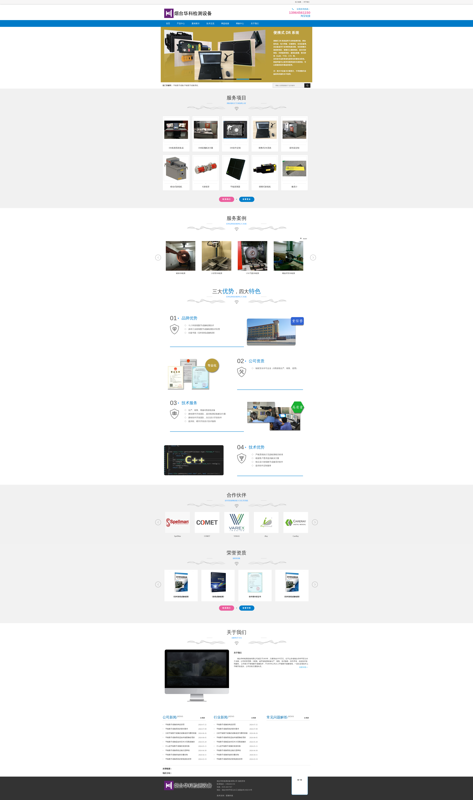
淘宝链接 (305, 16)
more (305, 239)
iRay (222, 536)
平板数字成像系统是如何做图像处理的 (180, 737)
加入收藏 (298, 2)
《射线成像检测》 (181, 597)
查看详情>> (303, 667)
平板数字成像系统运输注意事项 (177, 750)
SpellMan (311, 536)
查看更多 (247, 199)
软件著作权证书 (218, 597)
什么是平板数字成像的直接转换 (177, 746)
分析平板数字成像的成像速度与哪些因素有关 (180, 733)
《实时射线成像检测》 (255, 597)
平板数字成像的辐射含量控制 (176, 755)
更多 (203, 718)
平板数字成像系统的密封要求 (176, 729)
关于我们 (306, 2)
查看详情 (247, 608)
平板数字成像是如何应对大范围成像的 (180, 742)
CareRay (252, 536)
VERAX (193, 536)
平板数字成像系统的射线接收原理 (178, 759)
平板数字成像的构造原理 (174, 724)
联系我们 (226, 199)
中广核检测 (281, 536)
